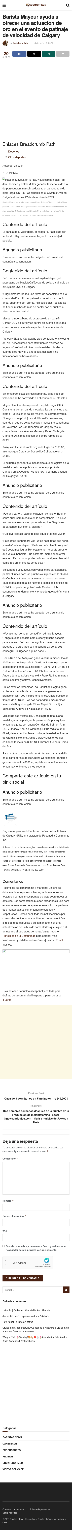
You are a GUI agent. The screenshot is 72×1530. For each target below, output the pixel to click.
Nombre (8, 1200)
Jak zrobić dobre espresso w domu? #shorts (26, 1316)
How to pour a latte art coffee (18, 1321)
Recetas (8, 1456)
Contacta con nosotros (13, 1509)
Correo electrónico (14, 1216)
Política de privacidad (39, 1509)
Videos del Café (13, 1469)
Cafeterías (10, 1443)
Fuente (7, 1000)
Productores (12, 1450)
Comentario (10, 1158)
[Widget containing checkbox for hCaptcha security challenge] (28, 1262)
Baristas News (12, 1437)
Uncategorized (13, 1463)
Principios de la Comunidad (19, 936)
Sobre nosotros (10, 1512)
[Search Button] (66, 1289)
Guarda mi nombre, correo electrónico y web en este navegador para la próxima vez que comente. (36, 1248)
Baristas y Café (20, 43)
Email (59, 940)
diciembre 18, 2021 (43, 43)
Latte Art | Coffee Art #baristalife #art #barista (26, 1310)
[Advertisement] (36, 96)
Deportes (13, 151)
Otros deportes (17, 157)
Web (5, 1231)
